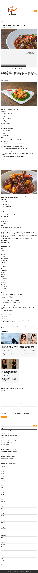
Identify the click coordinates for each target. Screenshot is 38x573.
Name (2, 403)
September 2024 (3, 504)
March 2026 (2, 473)
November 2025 (3, 480)
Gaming (2, 540)
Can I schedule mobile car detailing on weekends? (8, 456)
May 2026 (2, 469)
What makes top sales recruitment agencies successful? (8, 440)
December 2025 (3, 478)
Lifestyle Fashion (7, 323)
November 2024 (3, 501)
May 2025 (2, 490)
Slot (1, 564)
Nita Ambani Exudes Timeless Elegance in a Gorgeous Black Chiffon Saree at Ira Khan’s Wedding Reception (9, 372)
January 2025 (2, 497)
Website (2, 408)
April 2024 (2, 513)
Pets (1, 551)
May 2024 (2, 511)
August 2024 (2, 506)
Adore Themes (28, 571)
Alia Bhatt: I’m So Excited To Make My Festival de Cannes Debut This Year (28, 347)
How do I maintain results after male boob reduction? (8, 454)
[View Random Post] (36, 21)
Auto (1, 530)
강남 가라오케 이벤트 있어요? (5, 444)
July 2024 (2, 508)
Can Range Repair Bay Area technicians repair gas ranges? (9, 449)
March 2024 (2, 515)
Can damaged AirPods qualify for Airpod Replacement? (8, 458)
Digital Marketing (3, 535)
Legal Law (2, 546)
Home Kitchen (3, 544)
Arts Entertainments (4, 528)
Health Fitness (3, 542)
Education (2, 537)
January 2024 (2, 518)
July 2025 (2, 487)
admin (13, 27)
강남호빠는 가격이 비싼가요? (5, 447)
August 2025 (2, 485)
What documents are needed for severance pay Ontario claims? (10, 451)
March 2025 (2, 494)
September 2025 (3, 483)
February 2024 (3, 517)
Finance (2, 539)
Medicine (2, 549)
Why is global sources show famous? (6, 437)
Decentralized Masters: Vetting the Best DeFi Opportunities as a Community (11, 461)
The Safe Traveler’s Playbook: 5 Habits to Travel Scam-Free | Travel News (9, 347)
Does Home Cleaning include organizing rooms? (7, 433)
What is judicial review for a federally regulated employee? (9, 435)
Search (2, 424)
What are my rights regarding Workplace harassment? (8, 430)
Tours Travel (2, 561)
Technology (2, 560)
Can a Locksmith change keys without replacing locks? (8, 463)
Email (21, 403)
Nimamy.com (16, 571)
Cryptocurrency (3, 533)
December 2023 (3, 520)
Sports (2, 558)
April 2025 (2, 492)
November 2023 (3, 522)
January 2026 (2, 476)
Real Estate (2, 553)
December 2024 (3, 499)
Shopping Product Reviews (4, 556)
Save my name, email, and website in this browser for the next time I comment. (15, 413)
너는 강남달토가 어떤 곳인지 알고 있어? (6, 442)
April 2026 (2, 471)
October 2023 (3, 524)
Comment (3, 390)
